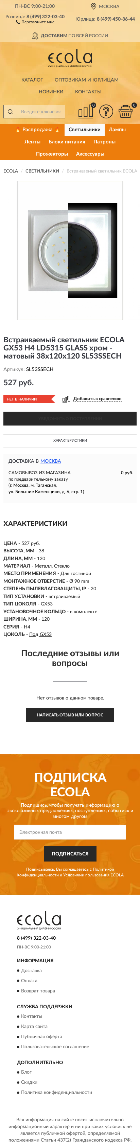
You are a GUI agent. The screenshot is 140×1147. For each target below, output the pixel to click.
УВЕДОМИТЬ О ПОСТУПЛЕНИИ (70, 419)
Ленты (32, 141)
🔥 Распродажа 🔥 (37, 129)
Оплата (29, 981)
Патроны (104, 141)
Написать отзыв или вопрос (70, 715)
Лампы (117, 129)
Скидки (29, 1082)
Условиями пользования (86, 875)
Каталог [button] (32, 80)
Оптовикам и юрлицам (87, 80)
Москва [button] (50, 461)
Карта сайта (34, 1026)
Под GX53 (40, 634)
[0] (125, 111)
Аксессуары (90, 154)
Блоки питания (67, 141)
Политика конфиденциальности (56, 1093)
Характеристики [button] (70, 440)
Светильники (85, 129)
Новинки (51, 92)
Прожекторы (52, 154)
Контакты (88, 92)
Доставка (31, 970)
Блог (26, 1072)
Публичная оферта (41, 1036)
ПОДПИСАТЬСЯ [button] (70, 854)
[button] (35, 22)
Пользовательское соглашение (55, 1047)
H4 (27, 627)
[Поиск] (10, 111)
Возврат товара (38, 991)
